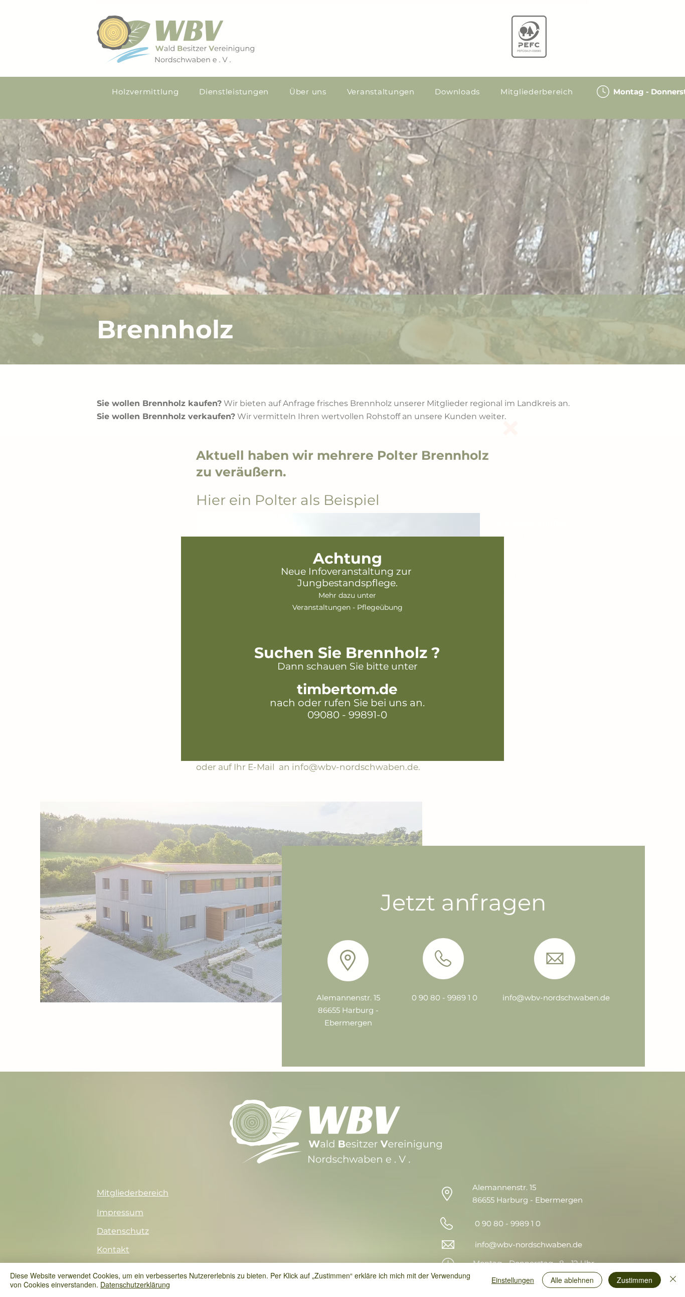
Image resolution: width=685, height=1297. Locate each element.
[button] (510, 428)
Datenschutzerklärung (135, 1284)
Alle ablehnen (572, 1280)
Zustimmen (634, 1280)
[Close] (673, 1280)
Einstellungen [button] (512, 1280)
